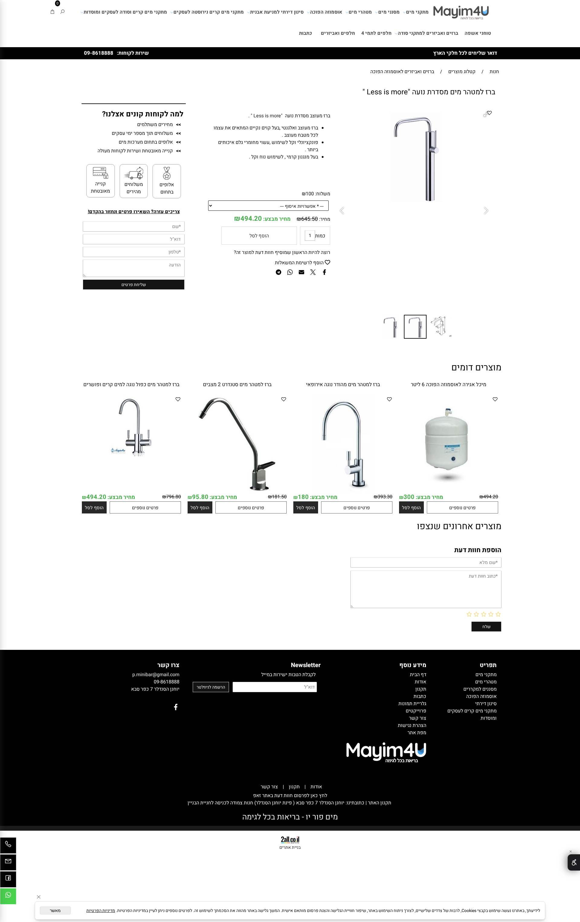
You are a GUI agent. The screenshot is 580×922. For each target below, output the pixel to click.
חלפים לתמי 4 (376, 33)
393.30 (385, 496)
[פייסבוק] (8, 881)
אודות (316, 786)
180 (303, 497)
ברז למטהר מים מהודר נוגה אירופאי (343, 384)
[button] (343, 211)
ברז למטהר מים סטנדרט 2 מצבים (237, 384)
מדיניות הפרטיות (100, 910)
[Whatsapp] (8, 898)
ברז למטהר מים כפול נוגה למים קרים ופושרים (131, 384)
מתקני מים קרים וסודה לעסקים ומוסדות (125, 12)
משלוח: (322, 193)
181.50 (279, 496)
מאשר (55, 910)
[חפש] (62, 12)
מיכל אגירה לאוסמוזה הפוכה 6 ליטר (448, 384)
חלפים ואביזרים (338, 33)
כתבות (305, 33)
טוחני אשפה (478, 33)
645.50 (309, 219)
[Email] (8, 864)
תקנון (294, 786)
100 (310, 193)
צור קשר (269, 786)
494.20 (251, 218)
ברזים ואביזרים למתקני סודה (428, 33)
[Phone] (8, 847)
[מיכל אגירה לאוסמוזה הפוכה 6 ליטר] (449, 491)
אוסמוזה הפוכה (326, 12)
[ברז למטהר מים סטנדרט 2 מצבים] (237, 491)
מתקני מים (417, 12)
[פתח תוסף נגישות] (574, 862)
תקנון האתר (379, 802)
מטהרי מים (360, 12)
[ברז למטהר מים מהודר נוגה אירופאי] (343, 491)
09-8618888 (98, 53)
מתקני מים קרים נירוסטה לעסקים (208, 12)
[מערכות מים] (461, 11)
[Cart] (52, 12)
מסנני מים (389, 12)
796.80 (173, 496)
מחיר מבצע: (276, 219)
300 (409, 497)
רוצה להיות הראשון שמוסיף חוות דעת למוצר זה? (282, 252)
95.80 (200, 497)
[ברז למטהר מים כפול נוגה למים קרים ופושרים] (131, 454)
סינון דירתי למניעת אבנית (277, 12)
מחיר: (324, 219)
